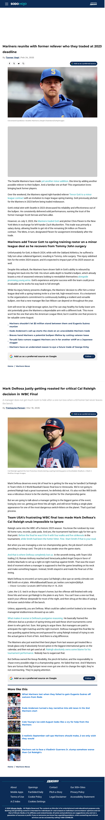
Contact (53, 787)
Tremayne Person (15, 408)
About (13, 787)
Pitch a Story (55, 792)
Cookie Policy (35, 796)
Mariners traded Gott (48, 221)
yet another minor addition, (55, 181)
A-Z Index (15, 801)
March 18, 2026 (55, 585)
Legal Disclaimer (57, 796)
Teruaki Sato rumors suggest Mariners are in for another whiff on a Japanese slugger (50, 341)
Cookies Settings (36, 801)
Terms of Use (17, 796)
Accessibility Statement (82, 796)
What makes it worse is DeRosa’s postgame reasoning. (35, 618)
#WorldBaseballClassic (41, 582)
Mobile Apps (16, 792)
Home (10, 366)
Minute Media (16, 808)
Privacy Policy (77, 792)
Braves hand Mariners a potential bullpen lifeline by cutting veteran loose (49, 335)
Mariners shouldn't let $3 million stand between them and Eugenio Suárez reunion (49, 325)
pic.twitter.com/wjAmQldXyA (68, 582)
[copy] (23, 63)
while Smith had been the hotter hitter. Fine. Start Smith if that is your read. (58, 539)
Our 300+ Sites (77, 787)
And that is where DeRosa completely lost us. (31, 554)
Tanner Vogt (12, 57)
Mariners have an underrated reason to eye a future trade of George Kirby (49, 347)
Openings (33, 787)
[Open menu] (6, 3)
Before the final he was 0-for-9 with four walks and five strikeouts (51, 535)
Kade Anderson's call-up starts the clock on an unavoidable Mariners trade (49, 331)
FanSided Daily (35, 792)
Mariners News (23, 366)
